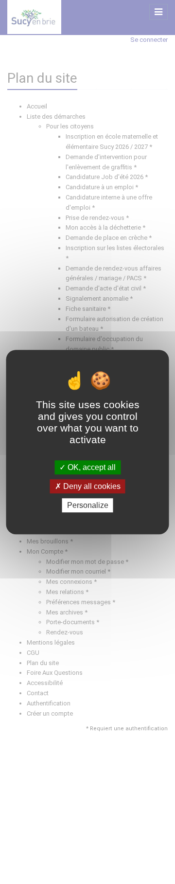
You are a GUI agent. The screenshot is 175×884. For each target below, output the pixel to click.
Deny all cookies (91, 486)
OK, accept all (91, 467)
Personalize (87, 505)
